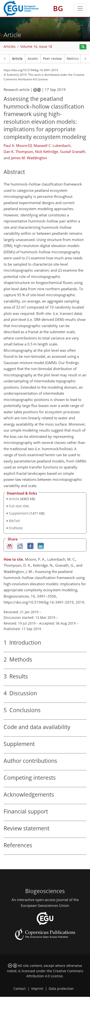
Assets (33, 58)
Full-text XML (19, 506)
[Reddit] (20, 545)
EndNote (16, 528)
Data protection (61, 988)
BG (58, 8)
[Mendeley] (9, 545)
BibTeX (14, 520)
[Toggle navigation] (80, 8)
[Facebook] (30, 545)
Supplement (19, 513)
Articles (10, 46)
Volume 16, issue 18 (36, 46)
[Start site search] (82, 47)
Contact (19, 988)
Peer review (52, 58)
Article (17, 58)
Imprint (37, 988)
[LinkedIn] (40, 545)
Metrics (73, 58)
